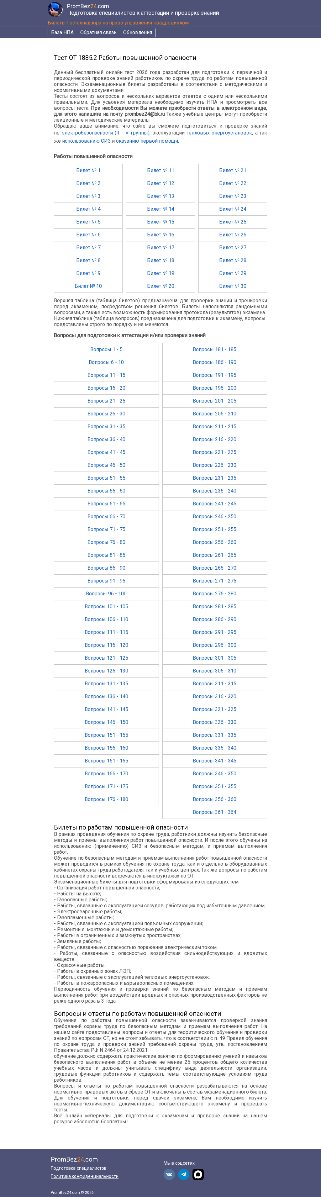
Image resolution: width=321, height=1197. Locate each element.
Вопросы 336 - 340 (214, 748)
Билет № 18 (160, 260)
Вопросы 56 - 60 (106, 491)
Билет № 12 (160, 183)
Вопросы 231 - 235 (214, 478)
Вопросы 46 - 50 (106, 465)
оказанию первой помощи (147, 141)
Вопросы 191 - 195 (214, 375)
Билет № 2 (88, 183)
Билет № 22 (232, 183)
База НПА (62, 32)
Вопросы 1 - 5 (106, 349)
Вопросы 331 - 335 (214, 735)
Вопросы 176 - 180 (106, 799)
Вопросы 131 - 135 (106, 684)
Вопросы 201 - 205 (214, 401)
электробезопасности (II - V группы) (106, 133)
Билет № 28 (232, 260)
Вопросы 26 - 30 (106, 414)
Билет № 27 (232, 247)
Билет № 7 (88, 247)
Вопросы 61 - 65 (106, 504)
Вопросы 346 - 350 (214, 774)
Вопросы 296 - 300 (214, 645)
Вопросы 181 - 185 (214, 349)
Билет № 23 (232, 196)
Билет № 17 (160, 247)
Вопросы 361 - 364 (214, 812)
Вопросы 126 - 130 (106, 671)
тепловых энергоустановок (219, 133)
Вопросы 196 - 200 (214, 388)
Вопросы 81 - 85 (106, 555)
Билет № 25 (232, 222)
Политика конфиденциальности (84, 1176)
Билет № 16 (160, 235)
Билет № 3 (88, 196)
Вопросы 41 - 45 (106, 452)
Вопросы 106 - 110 (106, 619)
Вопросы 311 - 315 (214, 684)
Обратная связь (98, 32)
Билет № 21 (232, 170)
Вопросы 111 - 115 (106, 632)
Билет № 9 (88, 273)
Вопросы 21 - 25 (106, 401)
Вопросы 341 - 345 (214, 761)
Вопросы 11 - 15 (106, 375)
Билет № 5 (88, 222)
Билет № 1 (88, 170)
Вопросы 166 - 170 (106, 774)
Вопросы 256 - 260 (214, 542)
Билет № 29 (232, 273)
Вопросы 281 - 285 (214, 606)
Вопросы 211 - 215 (214, 427)
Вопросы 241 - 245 (214, 504)
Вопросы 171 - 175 (106, 786)
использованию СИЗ (86, 141)
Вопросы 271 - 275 (214, 581)
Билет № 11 (160, 170)
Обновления (137, 32)
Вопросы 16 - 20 (106, 388)
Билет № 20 (160, 286)
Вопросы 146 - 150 (106, 722)
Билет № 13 (160, 196)
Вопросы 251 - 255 (214, 529)
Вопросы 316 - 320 (214, 696)
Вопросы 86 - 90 (106, 568)
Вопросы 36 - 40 (106, 439)
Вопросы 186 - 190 (214, 362)
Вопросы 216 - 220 (214, 439)
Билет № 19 (160, 273)
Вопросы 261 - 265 (214, 555)
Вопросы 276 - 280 (214, 594)
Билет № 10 (88, 286)
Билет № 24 (232, 209)
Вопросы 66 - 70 (106, 516)
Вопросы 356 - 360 (214, 799)
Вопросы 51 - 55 (106, 478)
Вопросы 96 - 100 (106, 594)
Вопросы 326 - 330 (214, 722)
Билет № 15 (160, 222)
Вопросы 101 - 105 (106, 606)
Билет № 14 (160, 209)
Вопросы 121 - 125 (106, 658)
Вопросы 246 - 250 (214, 516)
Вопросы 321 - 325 (214, 709)
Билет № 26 (232, 235)
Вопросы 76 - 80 (106, 542)
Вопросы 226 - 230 (214, 465)
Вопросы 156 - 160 (106, 748)
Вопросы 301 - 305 (214, 658)
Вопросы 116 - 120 (106, 645)
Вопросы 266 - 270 (214, 568)
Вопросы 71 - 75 (106, 529)
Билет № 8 (88, 260)
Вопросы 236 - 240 (214, 491)
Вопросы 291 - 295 (214, 632)
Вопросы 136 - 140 (106, 696)
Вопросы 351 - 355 (214, 786)
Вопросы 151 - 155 (106, 735)
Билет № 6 (88, 235)
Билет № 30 (232, 286)
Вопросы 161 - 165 (106, 761)
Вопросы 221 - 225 (214, 452)
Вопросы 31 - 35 (106, 427)
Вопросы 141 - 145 (106, 709)
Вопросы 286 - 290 (214, 619)
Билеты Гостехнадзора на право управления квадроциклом (118, 23)
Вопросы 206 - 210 (214, 414)
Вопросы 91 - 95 (106, 581)
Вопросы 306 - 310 (214, 671)
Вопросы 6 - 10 (106, 362)
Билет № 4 (88, 209)
